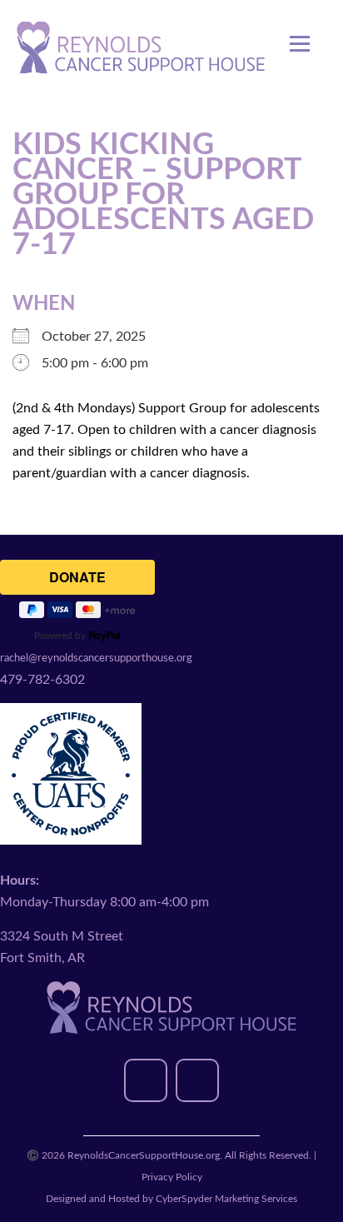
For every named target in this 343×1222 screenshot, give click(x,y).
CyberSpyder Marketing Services (226, 1199)
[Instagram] (197, 1080)
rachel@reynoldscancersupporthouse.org (96, 658)
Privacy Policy (172, 1177)
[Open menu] (300, 35)
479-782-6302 (42, 679)
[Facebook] (146, 1080)
